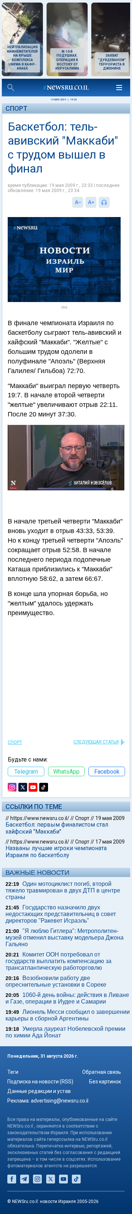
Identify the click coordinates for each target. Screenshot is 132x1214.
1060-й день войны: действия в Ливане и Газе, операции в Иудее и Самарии (67, 998)
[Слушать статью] (111, 202)
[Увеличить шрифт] (90, 202)
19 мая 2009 (110, 818)
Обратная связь (101, 1072)
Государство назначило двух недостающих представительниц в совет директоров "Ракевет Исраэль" (61, 914)
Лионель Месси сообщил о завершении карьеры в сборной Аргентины (68, 1015)
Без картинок (105, 1082)
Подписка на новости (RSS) (40, 1082)
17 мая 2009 (110, 842)
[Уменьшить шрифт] (77, 202)
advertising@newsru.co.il (59, 1101)
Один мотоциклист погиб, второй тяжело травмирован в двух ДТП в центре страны (63, 890)
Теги (12, 1072)
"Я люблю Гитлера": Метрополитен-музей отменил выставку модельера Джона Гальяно (65, 937)
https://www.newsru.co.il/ (39, 818)
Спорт (16, 108)
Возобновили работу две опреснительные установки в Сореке (56, 981)
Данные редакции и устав (39, 1091)
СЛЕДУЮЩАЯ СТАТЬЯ (96, 742)
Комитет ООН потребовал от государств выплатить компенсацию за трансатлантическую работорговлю (58, 961)
